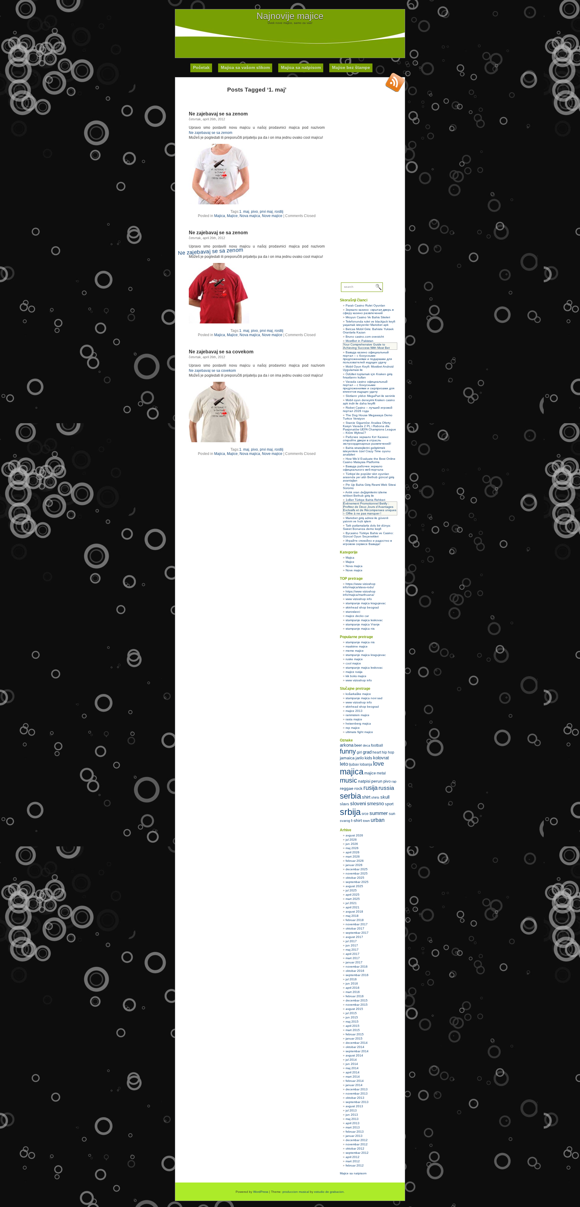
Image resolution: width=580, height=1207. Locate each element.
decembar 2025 (357, 869)
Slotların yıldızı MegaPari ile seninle (370, 395)
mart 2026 (353, 856)
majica (351, 771)
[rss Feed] (395, 82)
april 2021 (352, 907)
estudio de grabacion (329, 1191)
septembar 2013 (357, 1102)
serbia (350, 795)
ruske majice (354, 659)
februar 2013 (355, 1131)
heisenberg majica (358, 723)
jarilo (360, 758)
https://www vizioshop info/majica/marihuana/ (359, 593)
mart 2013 (353, 1127)
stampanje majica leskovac (364, 620)
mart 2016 (353, 992)
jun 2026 (352, 843)
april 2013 (352, 1123)
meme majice (355, 650)
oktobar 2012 (355, 1148)
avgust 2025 (354, 886)
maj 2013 (352, 1119)
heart (376, 752)
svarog (345, 821)
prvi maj (266, 211)
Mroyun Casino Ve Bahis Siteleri (368, 317)
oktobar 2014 (355, 1047)
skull (384, 797)
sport (389, 804)
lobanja (366, 764)
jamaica (347, 758)
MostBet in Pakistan (359, 340)
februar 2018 (355, 920)
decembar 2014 (357, 1042)
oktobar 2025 (355, 877)
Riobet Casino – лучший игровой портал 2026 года (367, 409)
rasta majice (354, 719)
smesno (375, 803)
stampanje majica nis (360, 628)
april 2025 (352, 894)
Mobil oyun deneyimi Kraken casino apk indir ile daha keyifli (369, 401)
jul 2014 (351, 1059)
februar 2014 (355, 1080)
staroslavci (353, 611)
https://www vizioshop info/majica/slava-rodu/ (359, 585)
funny (348, 751)
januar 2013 (354, 1135)
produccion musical (295, 1191)
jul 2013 (351, 1110)
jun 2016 (352, 983)
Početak (201, 67)
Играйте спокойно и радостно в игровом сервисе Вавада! (367, 542)
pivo (254, 211)
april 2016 (352, 987)
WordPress (260, 1191)
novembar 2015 (357, 1004)
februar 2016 (355, 996)
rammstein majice (357, 715)
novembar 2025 (357, 873)
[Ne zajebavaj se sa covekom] (219, 441)
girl (359, 752)
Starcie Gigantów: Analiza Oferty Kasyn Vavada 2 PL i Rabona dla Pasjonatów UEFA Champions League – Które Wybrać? (369, 427)
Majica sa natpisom (301, 67)
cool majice (353, 663)
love (378, 763)
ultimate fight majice (359, 732)
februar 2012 (355, 1165)
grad (367, 752)
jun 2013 (352, 1114)
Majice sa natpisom (353, 1173)
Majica (219, 216)
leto (344, 764)
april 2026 (352, 852)
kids (368, 757)
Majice (232, 216)
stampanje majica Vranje (363, 624)
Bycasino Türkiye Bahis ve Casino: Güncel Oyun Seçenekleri (368, 534)
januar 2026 (354, 865)
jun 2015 (352, 1017)
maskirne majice (357, 646)
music (348, 780)
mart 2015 (353, 1030)
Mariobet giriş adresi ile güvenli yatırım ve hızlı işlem (365, 519)
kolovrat (381, 757)
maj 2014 (352, 1068)
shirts (375, 797)
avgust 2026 (354, 835)
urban (378, 820)
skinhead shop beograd (362, 607)
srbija (350, 812)
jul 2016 (351, 979)
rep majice (353, 727)
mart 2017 (353, 958)
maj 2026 (352, 848)
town (366, 821)
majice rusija (354, 671)
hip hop (388, 752)
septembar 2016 (357, 975)
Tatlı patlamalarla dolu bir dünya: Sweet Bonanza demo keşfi (367, 527)
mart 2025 (353, 898)
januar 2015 (354, 1038)
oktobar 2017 (355, 928)
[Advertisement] (290, 38)
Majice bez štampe (351, 67)
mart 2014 (353, 1076)
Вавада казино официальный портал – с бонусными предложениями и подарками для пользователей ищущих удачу (367, 357)
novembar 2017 (357, 924)
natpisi (364, 781)
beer (358, 745)
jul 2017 (351, 941)
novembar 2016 (357, 966)
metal (381, 773)
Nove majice (272, 216)
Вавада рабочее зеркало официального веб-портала (363, 468)
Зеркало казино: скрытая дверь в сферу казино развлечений (368, 311)
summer (378, 813)
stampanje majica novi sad (364, 698)
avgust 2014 (354, 1055)
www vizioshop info (359, 599)
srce (365, 814)
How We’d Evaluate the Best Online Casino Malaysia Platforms (369, 460)
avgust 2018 (354, 911)
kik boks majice (356, 676)
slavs (344, 804)
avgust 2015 (354, 1009)
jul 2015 (351, 1013)
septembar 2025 (357, 882)
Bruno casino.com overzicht (365, 336)
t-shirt (356, 820)
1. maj (244, 211)
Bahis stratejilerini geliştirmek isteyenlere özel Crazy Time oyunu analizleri (367, 451)
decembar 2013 (357, 1089)
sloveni (358, 803)
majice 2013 (354, 710)
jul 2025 (351, 890)
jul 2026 (351, 839)
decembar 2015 (357, 1000)
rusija (370, 787)
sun (392, 813)
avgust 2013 (354, 1106)
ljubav (354, 764)
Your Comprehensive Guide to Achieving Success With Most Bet (366, 346)
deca (366, 745)
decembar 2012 (357, 1140)
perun (376, 781)
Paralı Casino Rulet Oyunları (365, 305)
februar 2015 (355, 1034)
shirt (366, 797)
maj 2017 (352, 949)
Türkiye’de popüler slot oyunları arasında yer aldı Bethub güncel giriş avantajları (368, 477)
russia (386, 788)
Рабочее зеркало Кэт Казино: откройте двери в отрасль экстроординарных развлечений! (367, 440)
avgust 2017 (354, 937)
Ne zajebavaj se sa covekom (221, 351)
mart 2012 (353, 1161)
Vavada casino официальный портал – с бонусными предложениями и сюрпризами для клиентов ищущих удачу (368, 386)
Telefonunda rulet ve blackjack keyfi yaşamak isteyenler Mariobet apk (369, 323)
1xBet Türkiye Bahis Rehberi (365, 499)
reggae (346, 788)
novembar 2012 (357, 1144)
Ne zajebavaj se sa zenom (218, 113)
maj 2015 (352, 1021)
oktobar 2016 (355, 970)
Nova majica (250, 216)
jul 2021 (351, 903)
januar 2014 (354, 1085)
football (377, 745)
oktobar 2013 (355, 1097)
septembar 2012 (357, 1152)
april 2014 (352, 1072)
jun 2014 (352, 1064)
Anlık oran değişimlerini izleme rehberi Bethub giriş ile (365, 494)
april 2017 (352, 954)
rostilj (279, 211)
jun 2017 (352, 945)
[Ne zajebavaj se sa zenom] (219, 203)
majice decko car (357, 616)
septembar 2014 (357, 1051)
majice (370, 773)
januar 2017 (354, 962)
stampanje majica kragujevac (366, 603)
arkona (346, 745)
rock (358, 788)
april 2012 (352, 1157)
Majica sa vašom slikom (245, 67)
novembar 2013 (357, 1093)
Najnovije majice (290, 16)
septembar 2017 (357, 932)
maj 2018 (352, 915)
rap (394, 781)
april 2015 (352, 1025)
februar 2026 (355, 860)
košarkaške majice (358, 694)
